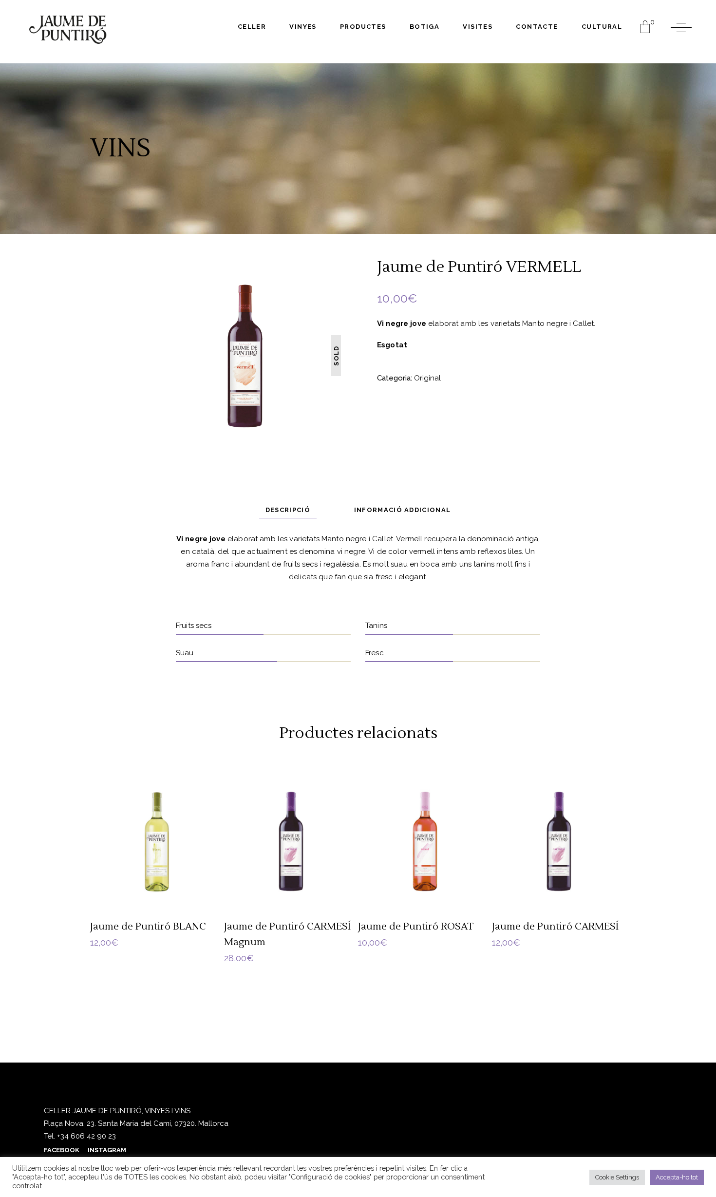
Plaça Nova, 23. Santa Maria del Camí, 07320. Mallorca (136, 1123)
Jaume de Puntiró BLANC (148, 926)
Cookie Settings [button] (617, 1177)
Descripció (287, 509)
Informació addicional (402, 509)
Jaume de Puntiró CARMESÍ (555, 926)
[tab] (288, 509)
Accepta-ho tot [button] (677, 1177)
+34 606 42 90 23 (85, 1136)
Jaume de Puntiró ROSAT (415, 926)
